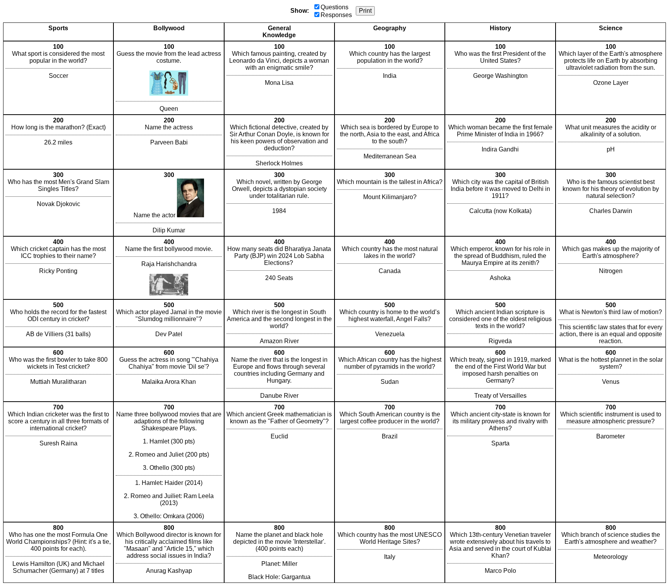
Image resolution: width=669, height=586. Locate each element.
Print (365, 10)
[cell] (58, 78)
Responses (336, 15)
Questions (334, 7)
